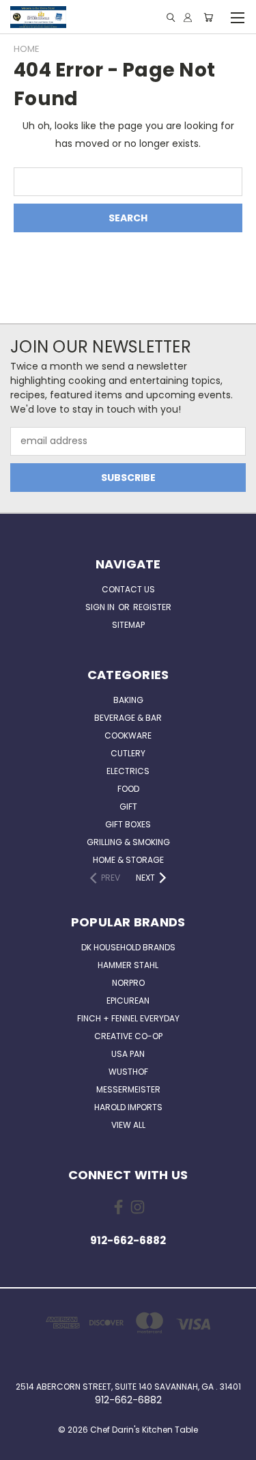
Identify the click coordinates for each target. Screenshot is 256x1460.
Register (152, 607)
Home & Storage (128, 860)
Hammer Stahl (128, 965)
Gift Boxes (128, 824)
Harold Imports (128, 1107)
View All (128, 1125)
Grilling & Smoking (128, 842)
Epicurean (128, 1000)
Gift (128, 806)
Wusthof (128, 1071)
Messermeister (128, 1089)
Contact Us (128, 589)
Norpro (128, 983)
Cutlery (128, 753)
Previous (21, 1446)
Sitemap (128, 625)
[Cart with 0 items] (208, 17)
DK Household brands (128, 947)
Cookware (128, 735)
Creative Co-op (128, 1036)
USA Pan (128, 1054)
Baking (128, 700)
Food (128, 789)
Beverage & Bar (128, 718)
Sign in (101, 607)
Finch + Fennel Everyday (128, 1018)
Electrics (128, 771)
